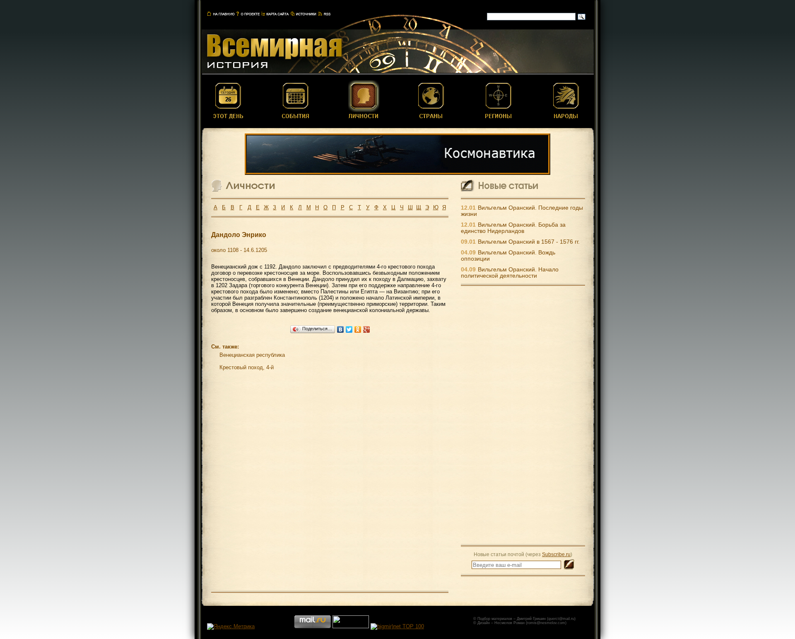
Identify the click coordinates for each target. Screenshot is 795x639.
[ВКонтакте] (340, 329)
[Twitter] (349, 329)
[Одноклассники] (358, 329)
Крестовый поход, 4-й (246, 367)
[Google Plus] (366, 329)
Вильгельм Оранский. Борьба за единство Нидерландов (513, 228)
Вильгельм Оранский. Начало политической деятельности (510, 272)
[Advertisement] (523, 415)
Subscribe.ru (556, 554)
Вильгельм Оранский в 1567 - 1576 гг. (529, 242)
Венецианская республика (252, 355)
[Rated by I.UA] (350, 626)
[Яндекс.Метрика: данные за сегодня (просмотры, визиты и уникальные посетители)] (231, 626)
